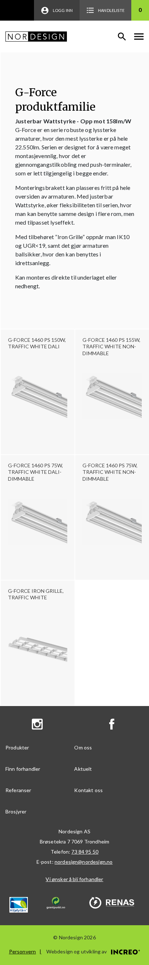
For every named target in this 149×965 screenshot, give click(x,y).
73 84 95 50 (84, 852)
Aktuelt (83, 769)
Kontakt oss (88, 790)
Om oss (83, 747)
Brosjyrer (15, 811)
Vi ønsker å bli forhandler (74, 879)
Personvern (22, 951)
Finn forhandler (22, 769)
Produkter (17, 747)
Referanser (18, 790)
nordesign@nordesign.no (84, 862)
